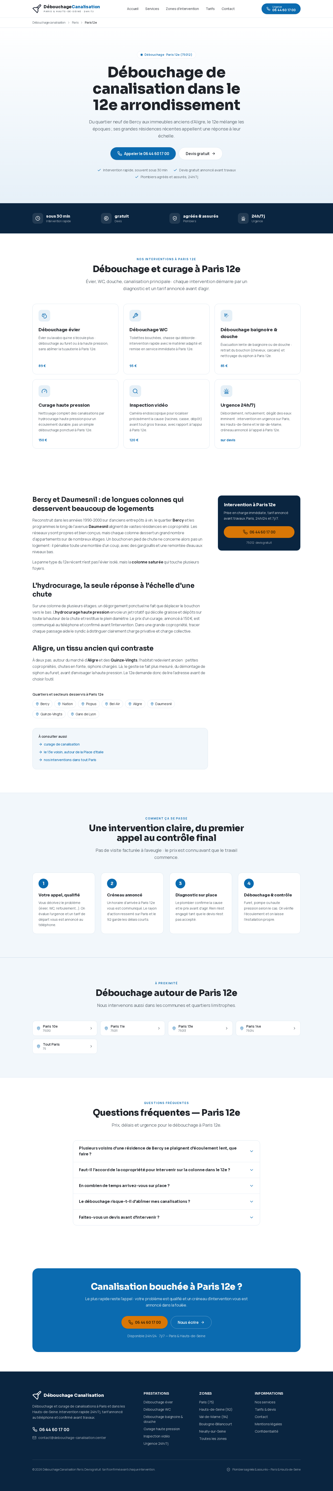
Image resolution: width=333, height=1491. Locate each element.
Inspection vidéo (157, 1436)
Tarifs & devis (265, 1409)
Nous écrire (188, 1322)
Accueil (132, 8)
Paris (75, 23)
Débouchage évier (158, 1402)
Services (152, 8)
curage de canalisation (62, 744)
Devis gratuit (198, 153)
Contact (228, 8)
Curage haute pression (162, 1429)
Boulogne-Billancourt (215, 1424)
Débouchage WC (157, 1409)
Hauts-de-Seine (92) (216, 1409)
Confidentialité (266, 1431)
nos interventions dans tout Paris (70, 759)
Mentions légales (268, 1424)
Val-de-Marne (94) (213, 1416)
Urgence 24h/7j (156, 1443)
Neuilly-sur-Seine (212, 1431)
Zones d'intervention (182, 8)
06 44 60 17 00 (262, 532)
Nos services (265, 1402)
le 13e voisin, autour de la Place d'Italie (74, 752)
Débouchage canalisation (49, 23)
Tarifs (210, 8)
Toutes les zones (213, 1438)
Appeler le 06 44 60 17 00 (146, 153)
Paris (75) (206, 1402)
